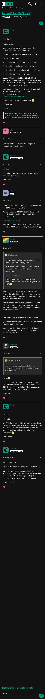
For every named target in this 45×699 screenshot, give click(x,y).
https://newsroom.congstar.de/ (15, 96)
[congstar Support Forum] (7, 4)
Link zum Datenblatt (10, 220)
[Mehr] (40, 39)
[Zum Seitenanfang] (41, 696)
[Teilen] (41, 23)
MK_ (8, 169)
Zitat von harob (14, 360)
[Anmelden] (35, 4)
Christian (7, 115)
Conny (16, 17)
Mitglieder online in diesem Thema (17, 688)
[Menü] (41, 4)
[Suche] (30, 4)
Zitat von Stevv (13, 255)
